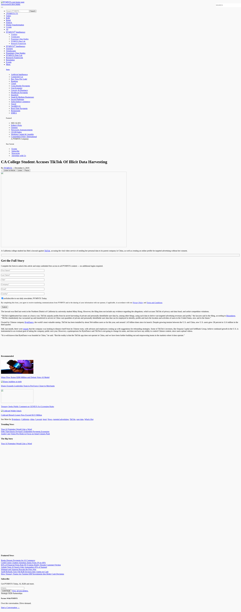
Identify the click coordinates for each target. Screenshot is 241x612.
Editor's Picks (16, 125)
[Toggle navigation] (2, 7)
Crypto (9, 27)
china (32, 419)
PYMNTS (8, 168)
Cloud (13, 83)
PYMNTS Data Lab (18, 41)
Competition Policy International (24, 137)
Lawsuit (38, 419)
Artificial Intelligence (19, 74)
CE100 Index (16, 132)
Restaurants (15, 111)
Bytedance (16, 419)
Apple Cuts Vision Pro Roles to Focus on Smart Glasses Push (25, 434)
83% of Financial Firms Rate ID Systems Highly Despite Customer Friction (31, 565)
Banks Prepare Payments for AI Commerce (18, 560)
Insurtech (14, 95)
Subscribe (15, 151)
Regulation (10, 60)
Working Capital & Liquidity (22, 134)
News (50, 419)
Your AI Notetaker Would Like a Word (16, 429)
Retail (8, 20)
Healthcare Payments (19, 93)
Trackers (14, 34)
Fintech (9, 22)
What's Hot (88, 419)
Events (8, 62)
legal (45, 419)
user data (79, 419)
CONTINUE (6, 591)
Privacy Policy (138, 303)
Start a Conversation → (10, 607)
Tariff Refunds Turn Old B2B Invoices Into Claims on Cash (24, 572)
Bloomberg (230, 316)
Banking (14, 81)
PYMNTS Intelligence (15, 32)
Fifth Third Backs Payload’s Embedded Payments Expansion (25, 431)
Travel (13, 104)
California (25, 419)
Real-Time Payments (19, 108)
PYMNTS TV (12, 13)
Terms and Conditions (154, 303)
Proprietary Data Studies (19, 39)
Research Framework (18, 44)
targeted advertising (61, 419)
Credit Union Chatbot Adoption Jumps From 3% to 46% (23, 563)
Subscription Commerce (20, 102)
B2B (8, 18)
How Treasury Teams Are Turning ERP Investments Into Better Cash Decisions (32, 574)
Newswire (5, 4)
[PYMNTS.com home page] (12, 2)
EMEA (14, 113)
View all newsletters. (20, 591)
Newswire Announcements (22, 130)
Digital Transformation (15, 25)
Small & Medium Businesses (22, 97)
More (8, 64)
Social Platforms (17, 99)
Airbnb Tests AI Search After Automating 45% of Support (24, 567)
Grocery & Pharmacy (19, 90)
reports (25, 329)
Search (32, 11)
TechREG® (16, 106)
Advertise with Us (19, 156)
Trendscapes (15, 37)
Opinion (14, 127)
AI (7, 29)
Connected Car (17, 77)
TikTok (47, 251)
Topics (8, 69)
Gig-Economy (16, 88)
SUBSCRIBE (14, 4)
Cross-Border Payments (20, 86)
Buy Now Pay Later (19, 79)
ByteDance (29, 322)
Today (8, 16)
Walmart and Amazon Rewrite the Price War (18, 569)
